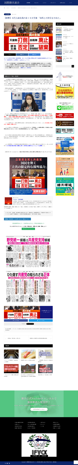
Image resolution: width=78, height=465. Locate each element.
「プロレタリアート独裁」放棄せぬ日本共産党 (11, 375)
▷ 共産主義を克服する (31, 426)
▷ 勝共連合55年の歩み (18, 426)
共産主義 (22, 328)
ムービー (44, 2)
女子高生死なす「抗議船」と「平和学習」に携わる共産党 (68, 52)
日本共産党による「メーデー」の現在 (68, 37)
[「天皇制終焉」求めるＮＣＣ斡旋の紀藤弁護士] (45, 354)
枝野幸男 (37, 328)
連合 (47, 328)
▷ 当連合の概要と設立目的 (18, 422)
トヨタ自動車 (18, 328)
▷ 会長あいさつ (17, 424)
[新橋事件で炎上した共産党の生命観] (28, 354)
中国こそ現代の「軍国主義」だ (67, 59)
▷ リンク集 (42, 426)
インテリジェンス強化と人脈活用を (68, 44)
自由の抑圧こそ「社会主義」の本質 (45, 374)
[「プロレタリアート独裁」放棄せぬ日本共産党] (11, 368)
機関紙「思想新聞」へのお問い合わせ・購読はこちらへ (17, 219)
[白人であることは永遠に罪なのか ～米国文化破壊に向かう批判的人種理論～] (28, 368)
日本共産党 (34, 328)
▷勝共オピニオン (56, 422)
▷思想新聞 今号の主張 (56, 426)
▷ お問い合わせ (42, 422)
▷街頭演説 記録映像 (56, 424)
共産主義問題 (7, 14)
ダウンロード (53, 2)
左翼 (28, 328)
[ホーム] (4, 5)
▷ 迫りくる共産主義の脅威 (31, 424)
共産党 (25, 328)
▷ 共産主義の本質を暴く (31, 422)
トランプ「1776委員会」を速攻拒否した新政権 (11, 361)
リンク (70, 2)
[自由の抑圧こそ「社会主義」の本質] (45, 368)
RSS (9, 463)
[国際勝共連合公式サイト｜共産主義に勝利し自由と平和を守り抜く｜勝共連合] (19, 2)
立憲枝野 (40, 328)
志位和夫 (30, 328)
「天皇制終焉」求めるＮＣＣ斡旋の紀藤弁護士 (45, 361)
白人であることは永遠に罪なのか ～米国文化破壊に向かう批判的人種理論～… (28, 376)
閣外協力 (8, 330)
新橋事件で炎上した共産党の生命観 (28, 360)
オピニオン (36, 2)
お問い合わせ (62, 2)
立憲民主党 (44, 328)
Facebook (7, 463)
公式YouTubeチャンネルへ (39, 409)
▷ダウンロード (42, 424)
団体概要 (28, 2)
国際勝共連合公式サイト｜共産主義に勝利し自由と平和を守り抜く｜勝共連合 (41, 461)
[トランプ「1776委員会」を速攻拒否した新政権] (11, 354)
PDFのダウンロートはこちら (28, 228)
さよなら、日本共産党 (18, 199)
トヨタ (15, 328)
